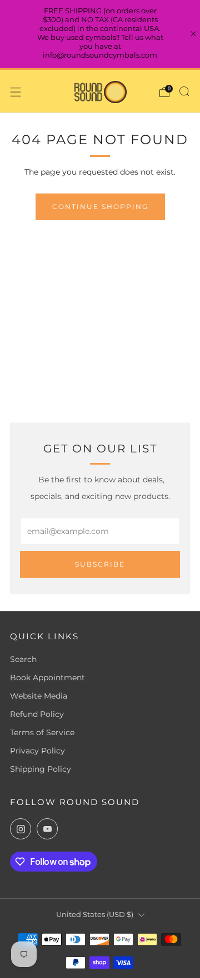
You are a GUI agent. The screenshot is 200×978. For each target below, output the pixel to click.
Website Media (38, 696)
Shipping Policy (40, 769)
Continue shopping (100, 206)
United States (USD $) (94, 914)
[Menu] (15, 92)
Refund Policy (37, 714)
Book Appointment (47, 677)
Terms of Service (42, 732)
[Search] (184, 91)
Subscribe (100, 564)
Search (23, 659)
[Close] (193, 34)
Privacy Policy (37, 751)
